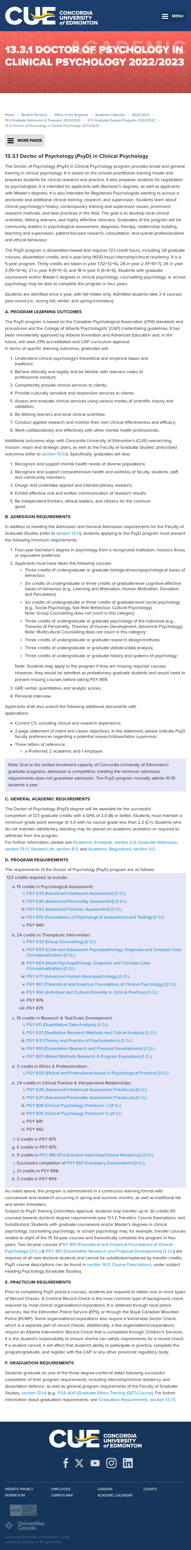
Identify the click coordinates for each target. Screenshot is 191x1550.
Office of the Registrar (71, 115)
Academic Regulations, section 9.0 (121, 849)
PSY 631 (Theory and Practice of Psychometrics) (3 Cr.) (79, 1040)
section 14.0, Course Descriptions (119, 1264)
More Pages (29, 140)
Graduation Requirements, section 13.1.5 (136, 1399)
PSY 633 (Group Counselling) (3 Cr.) (61, 941)
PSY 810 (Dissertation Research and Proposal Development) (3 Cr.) (90, 1048)
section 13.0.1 (54, 454)
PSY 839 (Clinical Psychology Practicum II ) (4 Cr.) (74, 1113)
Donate (150, 1489)
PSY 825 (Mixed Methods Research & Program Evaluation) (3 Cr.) (89, 1056)
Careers (104, 1489)
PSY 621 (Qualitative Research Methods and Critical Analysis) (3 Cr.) (91, 1032)
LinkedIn (128, 1463)
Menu (178, 16)
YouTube (95, 1463)
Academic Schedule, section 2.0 (104, 842)
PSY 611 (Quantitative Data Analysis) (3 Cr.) (67, 1024)
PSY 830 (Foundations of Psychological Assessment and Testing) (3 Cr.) (95, 917)
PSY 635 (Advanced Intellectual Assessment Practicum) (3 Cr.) (86, 1089)
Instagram (111, 1463)
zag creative (52, 1542)
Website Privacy (19, 1489)
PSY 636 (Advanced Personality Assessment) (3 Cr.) (76, 901)
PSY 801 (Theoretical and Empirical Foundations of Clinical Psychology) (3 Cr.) (101, 984)
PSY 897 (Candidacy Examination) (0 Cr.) (105, 1163)
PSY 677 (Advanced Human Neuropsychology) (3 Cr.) (78, 976)
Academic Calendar (110, 115)
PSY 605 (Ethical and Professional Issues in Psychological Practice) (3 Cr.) (97, 1073)
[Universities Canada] (95, 1525)
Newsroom (15, 1495)
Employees (60, 1489)
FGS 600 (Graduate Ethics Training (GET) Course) (105, 1393)
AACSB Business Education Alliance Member (23, 1510)
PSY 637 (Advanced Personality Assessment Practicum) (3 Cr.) (86, 1097)
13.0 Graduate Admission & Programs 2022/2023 (43, 120)
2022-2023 (140, 115)
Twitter (79, 1463)
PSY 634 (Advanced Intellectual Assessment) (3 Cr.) (76, 893)
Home (9, 115)
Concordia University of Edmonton (51, 15)
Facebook (65, 1463)
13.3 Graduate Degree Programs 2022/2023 (121, 120)
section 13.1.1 (68, 533)
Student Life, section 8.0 (54, 849)
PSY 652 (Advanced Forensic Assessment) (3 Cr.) (74, 909)
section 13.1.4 (34, 1393)
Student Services (34, 115)
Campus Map (62, 1495)
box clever (31, 1542)
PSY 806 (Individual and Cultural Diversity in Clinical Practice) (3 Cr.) (92, 992)
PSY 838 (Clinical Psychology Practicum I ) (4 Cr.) (74, 1105)
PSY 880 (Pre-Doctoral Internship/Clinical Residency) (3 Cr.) (96, 1155)
